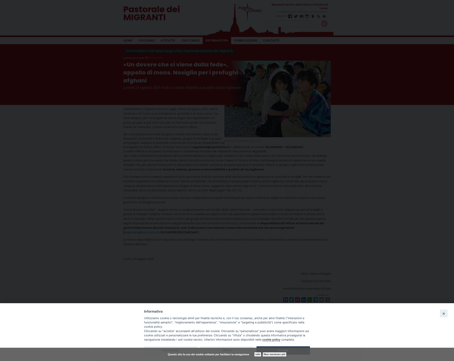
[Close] (444, 313)
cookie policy (271, 339)
